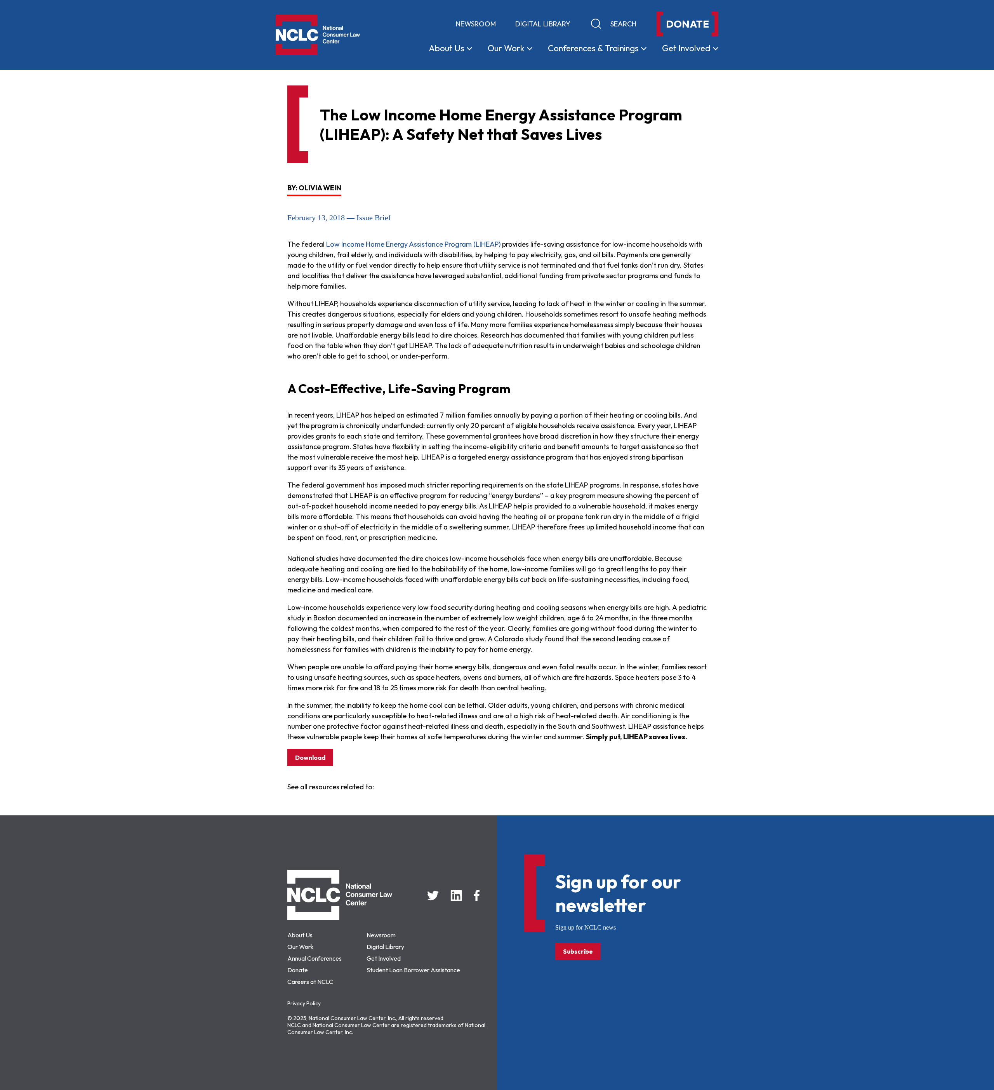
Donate (297, 970)
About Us (300, 935)
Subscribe (578, 951)
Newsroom (476, 23)
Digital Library (542, 23)
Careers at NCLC (310, 982)
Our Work (300, 947)
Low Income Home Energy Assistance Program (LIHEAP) (413, 244)
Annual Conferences (314, 958)
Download (310, 757)
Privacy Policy (304, 1003)
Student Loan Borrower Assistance (413, 970)
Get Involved (384, 958)
